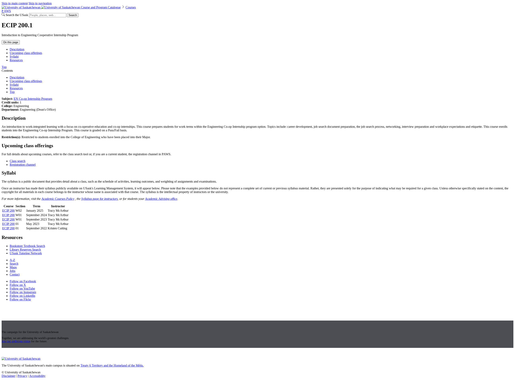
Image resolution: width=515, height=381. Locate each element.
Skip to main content (15, 3)
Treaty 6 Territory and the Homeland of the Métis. (112, 365)
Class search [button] (17, 161)
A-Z (12, 260)
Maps (13, 267)
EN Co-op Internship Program (33, 98)
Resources (16, 60)
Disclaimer (8, 376)
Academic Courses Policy (57, 198)
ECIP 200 (8, 210)
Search (73, 15)
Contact (15, 274)
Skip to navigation (40, 3)
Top (12, 92)
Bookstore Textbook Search (27, 246)
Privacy (22, 376)
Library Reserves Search (25, 249)
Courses (131, 7)
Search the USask (17, 15)
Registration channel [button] (23, 164)
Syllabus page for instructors (99, 198)
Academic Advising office (161, 198)
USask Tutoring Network (26, 253)
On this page (10, 42)
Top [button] (4, 67)
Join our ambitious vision (16, 341)
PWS (6, 11)
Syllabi (14, 56)
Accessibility (37, 376)
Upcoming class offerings (26, 53)
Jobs (12, 271)
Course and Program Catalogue (101, 7)
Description (17, 49)
